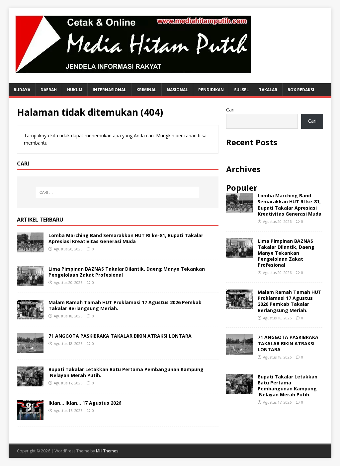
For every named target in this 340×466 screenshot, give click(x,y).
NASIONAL (177, 90)
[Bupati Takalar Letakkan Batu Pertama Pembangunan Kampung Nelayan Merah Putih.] (30, 382)
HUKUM (74, 90)
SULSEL (241, 90)
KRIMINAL (146, 90)
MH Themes (107, 451)
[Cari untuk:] (118, 192)
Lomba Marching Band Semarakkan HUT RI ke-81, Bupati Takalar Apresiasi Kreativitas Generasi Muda (125, 238)
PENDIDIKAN (211, 90)
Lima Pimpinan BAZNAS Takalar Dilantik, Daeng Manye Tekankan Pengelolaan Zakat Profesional (126, 272)
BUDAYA (22, 90)
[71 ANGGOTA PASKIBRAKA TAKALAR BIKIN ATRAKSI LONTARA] (30, 349)
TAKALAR (268, 90)
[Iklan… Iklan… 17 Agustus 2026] (30, 416)
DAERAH (49, 90)
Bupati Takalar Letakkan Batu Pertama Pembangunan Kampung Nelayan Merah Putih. (126, 372)
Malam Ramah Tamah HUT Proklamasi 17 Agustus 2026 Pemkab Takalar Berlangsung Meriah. (125, 305)
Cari (230, 109)
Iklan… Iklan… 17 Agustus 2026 (84, 403)
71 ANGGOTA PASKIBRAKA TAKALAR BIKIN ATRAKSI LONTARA (120, 336)
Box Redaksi (301, 90)
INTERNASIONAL (109, 90)
